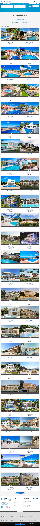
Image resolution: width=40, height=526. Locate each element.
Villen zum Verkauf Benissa (32, 516)
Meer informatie (22, 524)
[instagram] (34, 498)
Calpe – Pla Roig (29, 190)
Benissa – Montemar (10, 209)
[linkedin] (37, 498)
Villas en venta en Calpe (4, 520)
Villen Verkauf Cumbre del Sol (33, 515)
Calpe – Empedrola (29, 79)
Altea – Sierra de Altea (29, 153)
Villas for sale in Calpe (13, 520)
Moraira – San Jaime (10, 227)
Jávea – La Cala (10, 246)
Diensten (21, 1)
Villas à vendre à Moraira (23, 517)
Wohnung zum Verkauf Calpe (33, 521)
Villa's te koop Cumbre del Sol (27, 501)
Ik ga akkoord (17, 524)
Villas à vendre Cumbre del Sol (24, 515)
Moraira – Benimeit (29, 116)
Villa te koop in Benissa (26, 502)
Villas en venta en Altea (4, 513)
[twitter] (36, 498)
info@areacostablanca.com (6, 507)
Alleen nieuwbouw (10, 3)
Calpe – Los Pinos (10, 42)
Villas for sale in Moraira (14, 517)
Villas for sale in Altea (13, 513)
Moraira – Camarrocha (29, 320)
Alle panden (5, 3)
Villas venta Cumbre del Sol (4, 515)
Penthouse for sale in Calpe (14, 519)
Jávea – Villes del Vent (29, 209)
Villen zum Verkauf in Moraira (33, 517)
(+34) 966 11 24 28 (5, 506)
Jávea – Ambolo (10, 357)
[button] (36, 1)
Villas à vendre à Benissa (23, 516)
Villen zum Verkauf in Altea (32, 513)
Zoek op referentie (26, 3)
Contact (27, 1)
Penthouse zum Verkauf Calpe (33, 519)
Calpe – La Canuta (10, 116)
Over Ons (18, 2)
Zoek (37, 3)
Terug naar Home (20, 19)
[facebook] (33, 498)
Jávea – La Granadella (10, 264)
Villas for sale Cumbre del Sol (14, 515)
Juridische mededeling (16, 502)
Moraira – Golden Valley (10, 135)
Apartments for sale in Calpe (14, 521)
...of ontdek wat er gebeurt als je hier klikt (20, 22)
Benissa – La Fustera (29, 42)
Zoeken (35, 6)
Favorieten (31, 1)
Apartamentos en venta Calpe (5, 521)
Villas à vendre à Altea (22, 513)
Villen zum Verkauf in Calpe (32, 520)
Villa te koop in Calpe (25, 506)
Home (12, 1)
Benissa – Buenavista (10, 79)
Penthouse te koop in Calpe (26, 505)
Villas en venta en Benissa (4, 516)
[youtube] (33, 500)
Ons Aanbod (14, 2)
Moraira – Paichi (29, 357)
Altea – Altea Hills (29, 246)
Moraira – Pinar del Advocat (10, 431)
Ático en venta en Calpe (4, 519)
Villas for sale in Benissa (14, 516)
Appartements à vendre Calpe (24, 521)
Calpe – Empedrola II (10, 172)
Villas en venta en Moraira (4, 517)
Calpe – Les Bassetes (10, 450)
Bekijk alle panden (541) (20, 493)
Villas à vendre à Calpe (23, 520)
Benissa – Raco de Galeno (29, 468)
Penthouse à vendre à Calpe (23, 519)
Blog (25, 1)
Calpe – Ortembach (10, 283)
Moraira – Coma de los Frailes (29, 264)
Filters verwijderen (35, 7)
